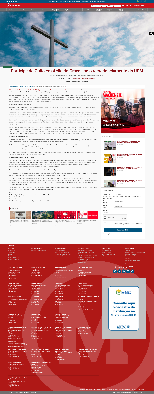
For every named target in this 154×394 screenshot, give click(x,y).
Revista (104, 5)
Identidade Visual (113, 389)
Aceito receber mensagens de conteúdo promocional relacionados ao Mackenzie (128, 224)
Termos (105, 222)
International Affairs (139, 5)
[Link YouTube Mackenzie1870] (12, 1)
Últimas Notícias (107, 136)
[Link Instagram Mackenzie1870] (16, 1)
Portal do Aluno (117, 5)
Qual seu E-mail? (106, 206)
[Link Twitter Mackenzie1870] (9, 1)
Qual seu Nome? (105, 201)
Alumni (93, 5)
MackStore (111, 5)
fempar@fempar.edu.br (37, 372)
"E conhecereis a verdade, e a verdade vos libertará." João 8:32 (128, 392)
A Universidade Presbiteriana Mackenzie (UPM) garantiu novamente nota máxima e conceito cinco (40, 90)
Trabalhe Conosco (125, 389)
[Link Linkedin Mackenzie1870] (14, 1)
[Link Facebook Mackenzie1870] (7, 1)
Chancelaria (7, 67)
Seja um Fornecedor (139, 389)
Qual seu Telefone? (105, 211)
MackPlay (99, 5)
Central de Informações (86, 389)
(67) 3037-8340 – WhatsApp (85, 309)
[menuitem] (53, 1)
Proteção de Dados (101, 389)
